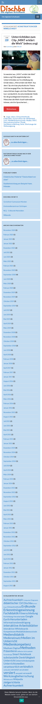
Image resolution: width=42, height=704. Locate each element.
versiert (9, 673)
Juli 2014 (7, 466)
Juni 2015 (7, 426)
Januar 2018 (8, 363)
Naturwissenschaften (12, 122)
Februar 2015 (8, 439)
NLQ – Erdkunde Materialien (14, 211)
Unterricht (9, 660)
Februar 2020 (8, 288)
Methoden (27, 648)
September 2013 (10, 497)
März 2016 (7, 399)
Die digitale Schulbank (11, 17)
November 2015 (9, 412)
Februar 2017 (8, 372)
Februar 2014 (8, 479)
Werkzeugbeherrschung (19, 676)
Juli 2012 (7, 550)
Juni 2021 (7, 257)
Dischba (28, 603)
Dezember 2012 (9, 532)
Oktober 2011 (9, 577)
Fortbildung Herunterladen (14, 616)
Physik (22, 122)
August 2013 (8, 501)
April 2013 (7, 514)
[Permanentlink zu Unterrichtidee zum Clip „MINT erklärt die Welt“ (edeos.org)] (21, 60)
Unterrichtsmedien (14, 663)
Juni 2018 (7, 350)
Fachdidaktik (11, 613)
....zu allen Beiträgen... (19, 161)
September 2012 (10, 546)
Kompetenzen (10, 631)
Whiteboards (8, 679)
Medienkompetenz (17, 644)
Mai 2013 (7, 510)
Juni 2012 (7, 554)
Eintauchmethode (23, 117)
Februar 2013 (8, 523)
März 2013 (7, 519)
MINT (34, 120)
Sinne (22, 124)
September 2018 (10, 346)
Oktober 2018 (9, 341)
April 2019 (7, 323)
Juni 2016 (7, 386)
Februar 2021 (8, 266)
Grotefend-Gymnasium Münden (15, 202)
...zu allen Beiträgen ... (19, 142)
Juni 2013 (7, 506)
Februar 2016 (8, 403)
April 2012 (7, 559)
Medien (29, 120)
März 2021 (7, 261)
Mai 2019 (7, 319)
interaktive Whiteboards (16, 628)
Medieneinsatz (12, 637)
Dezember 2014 (9, 448)
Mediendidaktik (14, 634)
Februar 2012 (8, 563)
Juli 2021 (7, 252)
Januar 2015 (8, 443)
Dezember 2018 (9, 332)
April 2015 (7, 434)
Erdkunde (28, 606)
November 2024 (9, 230)
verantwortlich (11, 666)
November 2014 (9, 452)
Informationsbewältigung (17, 622)
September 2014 (10, 461)
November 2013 (9, 492)
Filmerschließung (28, 613)
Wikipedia (7, 215)
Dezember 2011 (9, 572)
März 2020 (7, 283)
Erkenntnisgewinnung (19, 610)
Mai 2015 (7, 430)
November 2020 (9, 270)
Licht (5, 120)
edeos (13, 117)
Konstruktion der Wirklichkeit (24, 119)
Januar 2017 (8, 377)
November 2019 (9, 297)
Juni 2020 (7, 279)
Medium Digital (12, 648)
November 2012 (9, 537)
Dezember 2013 (9, 488)
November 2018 (9, 337)
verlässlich (7, 670)
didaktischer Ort (13, 603)
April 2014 (7, 470)
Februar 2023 (8, 235)
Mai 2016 (7, 390)
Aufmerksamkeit (13, 599)
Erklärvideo (8, 119)
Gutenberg (9, 46)
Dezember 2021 (9, 248)
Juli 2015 (7, 421)
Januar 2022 (8, 243)
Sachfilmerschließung (11, 124)
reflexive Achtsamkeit (25, 651)
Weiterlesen (11, 109)
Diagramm (34, 600)
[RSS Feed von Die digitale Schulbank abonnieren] (3, 2)
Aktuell (19, 46)
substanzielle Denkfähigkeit (19, 657)
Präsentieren (10, 651)
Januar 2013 (8, 528)
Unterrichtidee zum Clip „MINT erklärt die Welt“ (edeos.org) (25, 40)
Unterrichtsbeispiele (25, 660)
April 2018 (7, 355)
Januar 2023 (8, 239)
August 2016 (8, 381)
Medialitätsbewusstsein (17, 120)
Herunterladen (18, 619)
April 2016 (7, 394)
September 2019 (10, 306)
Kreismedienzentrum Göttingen (15, 206)
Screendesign (8, 654)
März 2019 (7, 328)
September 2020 (10, 275)
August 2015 (8, 417)
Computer (27, 600)
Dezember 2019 (9, 292)
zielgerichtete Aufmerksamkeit (13, 684)
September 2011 (10, 581)
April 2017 (7, 368)
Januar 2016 (8, 408)
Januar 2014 (8, 483)
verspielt (19, 673)
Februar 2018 (8, 359)
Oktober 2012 (9, 541)
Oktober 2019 (9, 301)
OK (22, 700)
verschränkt (23, 670)
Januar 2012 (8, 568)
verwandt (27, 673)
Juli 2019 (7, 310)
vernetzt (15, 669)
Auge (8, 117)
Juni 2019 (7, 315)
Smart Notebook (22, 654)
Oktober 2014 (9, 457)
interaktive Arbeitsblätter (21, 625)
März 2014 (7, 474)
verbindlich (26, 666)
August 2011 (8, 586)
